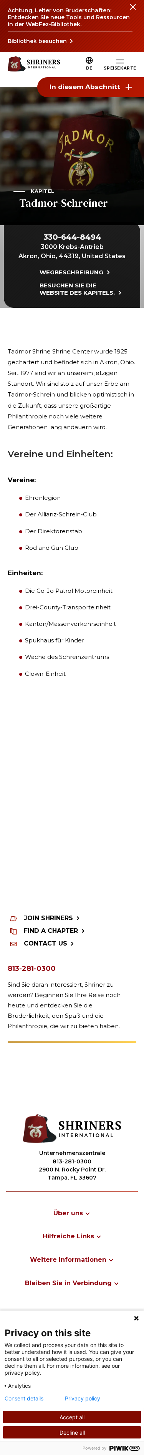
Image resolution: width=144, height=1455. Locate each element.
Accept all (72, 1417)
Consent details (24, 1398)
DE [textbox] (89, 68)
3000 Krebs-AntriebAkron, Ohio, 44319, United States (72, 251)
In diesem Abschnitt (85, 87)
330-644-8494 (72, 237)
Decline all (72, 1432)
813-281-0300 (32, 968)
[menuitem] (72, 1213)
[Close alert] (132, 11)
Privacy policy (82, 1398)
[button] (89, 68)
